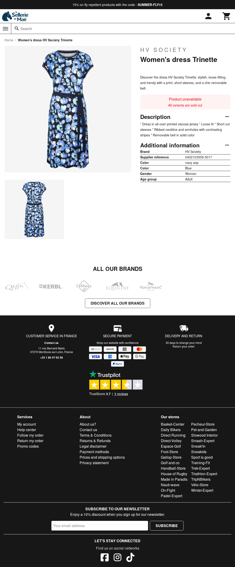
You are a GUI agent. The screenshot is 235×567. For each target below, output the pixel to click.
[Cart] (226, 16)
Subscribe (167, 525)
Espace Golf (171, 446)
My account (26, 424)
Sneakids (199, 451)
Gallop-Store (171, 457)
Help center (26, 429)
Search (26, 28)
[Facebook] (104, 558)
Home (9, 40)
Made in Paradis (174, 479)
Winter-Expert (202, 490)
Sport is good (202, 457)
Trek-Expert (200, 468)
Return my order (30, 440)
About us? (88, 424)
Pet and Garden (204, 429)
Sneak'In (198, 446)
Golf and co (170, 462)
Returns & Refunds (95, 440)
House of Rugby (174, 473)
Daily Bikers (171, 429)
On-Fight (168, 490)
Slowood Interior (204, 435)
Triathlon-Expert (204, 473)
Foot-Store (169, 451)
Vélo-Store (199, 484)
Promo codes (28, 446)
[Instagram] (117, 558)
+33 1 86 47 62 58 (51, 357)
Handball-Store (173, 468)
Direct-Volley (171, 440)
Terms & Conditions (96, 435)
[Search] (17, 28)
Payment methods (94, 451)
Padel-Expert (171, 495)
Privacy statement (94, 462)
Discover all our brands (118, 303)
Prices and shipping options (102, 457)
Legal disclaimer (93, 446)
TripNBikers (200, 479)
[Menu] (5, 28)
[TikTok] (130, 558)
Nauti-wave (170, 484)
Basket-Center (172, 424)
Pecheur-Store (203, 424)
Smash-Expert (202, 440)
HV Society (163, 49)
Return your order (184, 346)
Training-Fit (200, 462)
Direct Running (173, 435)
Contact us (51, 343)
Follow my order (30, 435)
